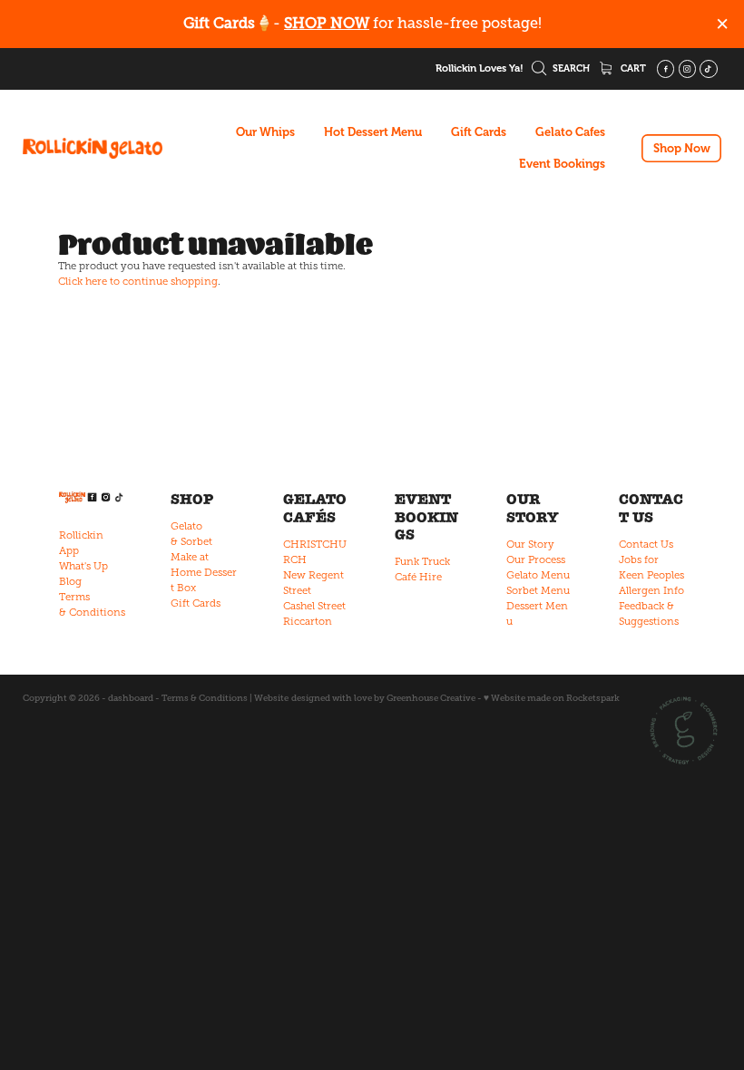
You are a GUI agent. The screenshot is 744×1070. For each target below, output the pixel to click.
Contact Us (646, 544)
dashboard (130, 698)
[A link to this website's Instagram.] (688, 69)
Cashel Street (314, 605)
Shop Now (681, 148)
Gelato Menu (538, 574)
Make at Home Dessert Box (204, 572)
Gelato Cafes (570, 132)
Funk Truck (422, 561)
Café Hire (418, 576)
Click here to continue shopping (138, 281)
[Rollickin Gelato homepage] (92, 149)
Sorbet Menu (538, 590)
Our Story (530, 544)
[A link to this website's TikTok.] (709, 69)
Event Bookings (562, 163)
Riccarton (307, 621)
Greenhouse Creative (431, 698)
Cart (632, 68)
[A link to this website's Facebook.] (666, 69)
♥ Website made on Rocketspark (552, 698)
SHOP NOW (326, 23)
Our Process (535, 559)
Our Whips (265, 132)
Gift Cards (478, 132)
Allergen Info (651, 590)
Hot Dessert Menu (373, 132)
